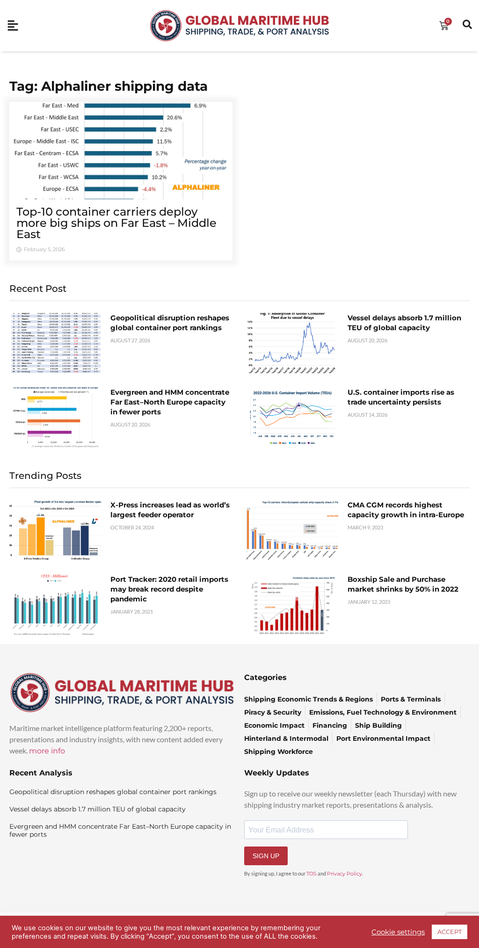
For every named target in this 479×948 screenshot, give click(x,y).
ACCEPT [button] (449, 931)
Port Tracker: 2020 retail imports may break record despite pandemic (169, 589)
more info (47, 750)
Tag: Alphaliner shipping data (108, 86)
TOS (311, 873)
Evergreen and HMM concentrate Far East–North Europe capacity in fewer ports (169, 402)
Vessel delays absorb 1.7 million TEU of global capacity (97, 809)
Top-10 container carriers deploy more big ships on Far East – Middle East (116, 223)
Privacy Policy (344, 873)
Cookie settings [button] (398, 932)
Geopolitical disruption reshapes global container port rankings (113, 792)
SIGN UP (266, 856)
